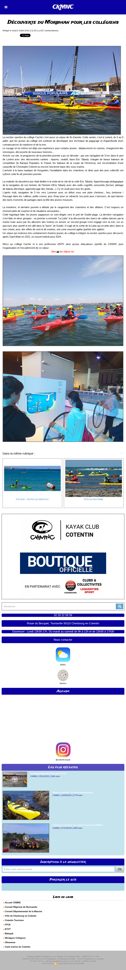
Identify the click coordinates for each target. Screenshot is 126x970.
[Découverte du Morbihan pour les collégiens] (62, 47)
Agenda (63, 691)
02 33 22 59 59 (63, 615)
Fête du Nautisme (93, 499)
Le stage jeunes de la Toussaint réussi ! (48, 773)
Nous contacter (63, 639)
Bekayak (9, 933)
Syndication (62, 963)
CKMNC (63, 7)
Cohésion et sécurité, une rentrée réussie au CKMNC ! (77, 825)
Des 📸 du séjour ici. (63, 251)
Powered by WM (76, 963)
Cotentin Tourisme (14, 920)
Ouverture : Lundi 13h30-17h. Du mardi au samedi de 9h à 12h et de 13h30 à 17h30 (63, 631)
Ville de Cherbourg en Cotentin (20, 916)
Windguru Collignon (15, 938)
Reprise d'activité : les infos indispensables (72, 792)
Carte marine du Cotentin (17, 947)
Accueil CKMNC (13, 902)
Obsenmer (10, 942)
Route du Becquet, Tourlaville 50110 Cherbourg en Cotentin (63, 623)
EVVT (8, 929)
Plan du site (47, 963)
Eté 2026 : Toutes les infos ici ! (32, 499)
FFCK (7, 924)
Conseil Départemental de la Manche (23, 911)
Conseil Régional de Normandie (21, 907)
